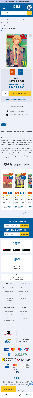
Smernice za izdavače (9, 299)
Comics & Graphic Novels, (8, 20)
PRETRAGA (24, 225)
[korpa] (10, 193)
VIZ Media (4, 26)
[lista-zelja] (5, 193)
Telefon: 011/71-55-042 (16, 277)
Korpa (24, 315)
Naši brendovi (23, 295)
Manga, (18, 20)
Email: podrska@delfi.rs (16, 279)
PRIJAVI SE (24, 234)
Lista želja (24, 318)
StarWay (22, 20)
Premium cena (14, 85)
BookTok (9, 304)
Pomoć (9, 324)
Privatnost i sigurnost (9, 316)
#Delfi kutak (9, 291)
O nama (23, 298)
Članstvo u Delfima (9, 288)
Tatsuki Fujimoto (6, 23)
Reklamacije (9, 311)
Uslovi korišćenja (9, 320)
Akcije (9, 295)
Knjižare (23, 288)
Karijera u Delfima (23, 291)
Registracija (23, 311)
